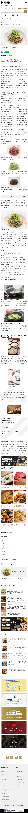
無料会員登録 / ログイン (20, 772)
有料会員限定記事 (5, 796)
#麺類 (2, 548)
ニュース (3, 788)
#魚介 (2, 546)
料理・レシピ (18, 24)
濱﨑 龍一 (14, 47)
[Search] (25, 11)
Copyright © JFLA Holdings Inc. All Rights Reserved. (14, 805)
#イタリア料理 (5, 24)
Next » (23, 581)
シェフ (2, 776)
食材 (2, 782)
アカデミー (3, 785)
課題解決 (3, 771)
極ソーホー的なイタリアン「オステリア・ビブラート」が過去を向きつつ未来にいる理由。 (17, 655)
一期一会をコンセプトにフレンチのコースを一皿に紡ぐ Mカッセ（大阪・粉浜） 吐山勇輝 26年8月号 (17, 663)
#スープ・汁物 (4, 551)
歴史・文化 (3, 790)
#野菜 (2, 543)
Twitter (22, 571)
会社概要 (17, 785)
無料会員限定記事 (5, 799)
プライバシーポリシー (20, 782)
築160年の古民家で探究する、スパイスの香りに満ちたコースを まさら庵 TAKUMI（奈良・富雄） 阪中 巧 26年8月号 (17, 647)
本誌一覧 (3, 793)
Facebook (15, 571)
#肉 (8, 24)
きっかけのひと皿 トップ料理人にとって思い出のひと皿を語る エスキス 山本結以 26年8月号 (17, 640)
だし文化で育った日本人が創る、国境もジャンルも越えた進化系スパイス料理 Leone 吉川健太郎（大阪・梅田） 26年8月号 (17, 671)
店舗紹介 (3, 774)
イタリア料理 (12, 24)
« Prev (3, 581)
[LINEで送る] (9, 55)
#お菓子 (3, 554)
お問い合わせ (18, 776)
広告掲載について (19, 779)
